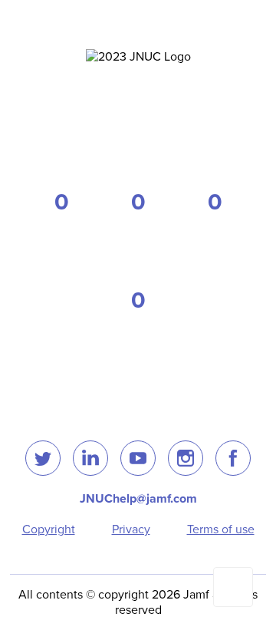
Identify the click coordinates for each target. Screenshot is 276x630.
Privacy (131, 529)
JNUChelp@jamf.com (138, 498)
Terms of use (221, 529)
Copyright (48, 529)
